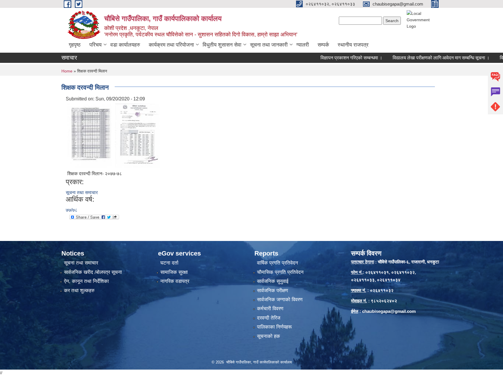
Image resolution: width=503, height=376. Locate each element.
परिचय (95, 45)
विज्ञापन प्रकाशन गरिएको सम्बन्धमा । (342, 57)
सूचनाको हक (268, 336)
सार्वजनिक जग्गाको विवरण (279, 299)
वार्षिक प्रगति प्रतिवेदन (277, 263)
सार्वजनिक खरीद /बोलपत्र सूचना (93, 272)
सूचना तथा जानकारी (269, 45)
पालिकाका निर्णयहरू (274, 327)
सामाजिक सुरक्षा (174, 272)
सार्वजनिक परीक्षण (272, 290)
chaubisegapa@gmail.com (389, 311)
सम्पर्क (323, 45)
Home (66, 71)
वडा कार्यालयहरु (125, 45)
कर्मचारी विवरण (270, 308)
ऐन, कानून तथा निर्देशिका (86, 281)
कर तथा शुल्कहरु (79, 290)
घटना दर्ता (169, 263)
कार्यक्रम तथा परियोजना (171, 45)
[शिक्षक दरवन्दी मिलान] (89, 135)
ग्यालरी (302, 45)
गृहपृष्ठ (75, 45)
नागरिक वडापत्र (174, 281)
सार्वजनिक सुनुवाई (272, 281)
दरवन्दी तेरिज (268, 318)
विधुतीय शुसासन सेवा (222, 45)
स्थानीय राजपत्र (353, 45)
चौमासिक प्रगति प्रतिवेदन (280, 272)
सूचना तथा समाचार (82, 192)
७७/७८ (71, 209)
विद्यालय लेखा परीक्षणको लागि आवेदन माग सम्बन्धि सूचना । (431, 57)
